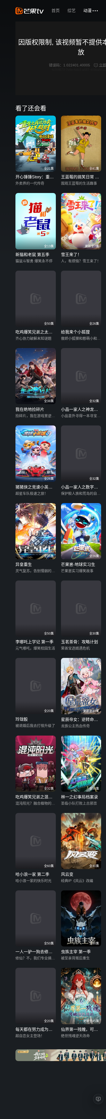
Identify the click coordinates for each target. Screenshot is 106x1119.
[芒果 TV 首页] (29, 10)
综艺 (71, 10)
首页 (55, 10)
